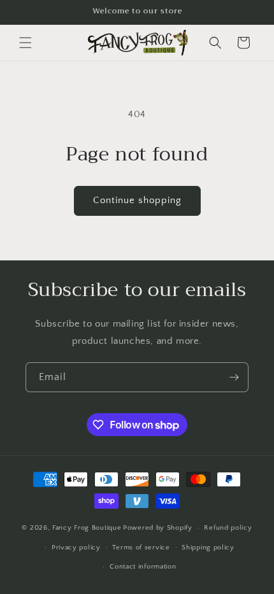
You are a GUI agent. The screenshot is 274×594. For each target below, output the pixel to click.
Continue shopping (137, 200)
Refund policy (228, 528)
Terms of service (140, 547)
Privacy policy (76, 547)
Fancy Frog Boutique (86, 528)
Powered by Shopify (157, 528)
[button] (25, 43)
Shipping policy (208, 547)
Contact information (143, 566)
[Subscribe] (234, 377)
